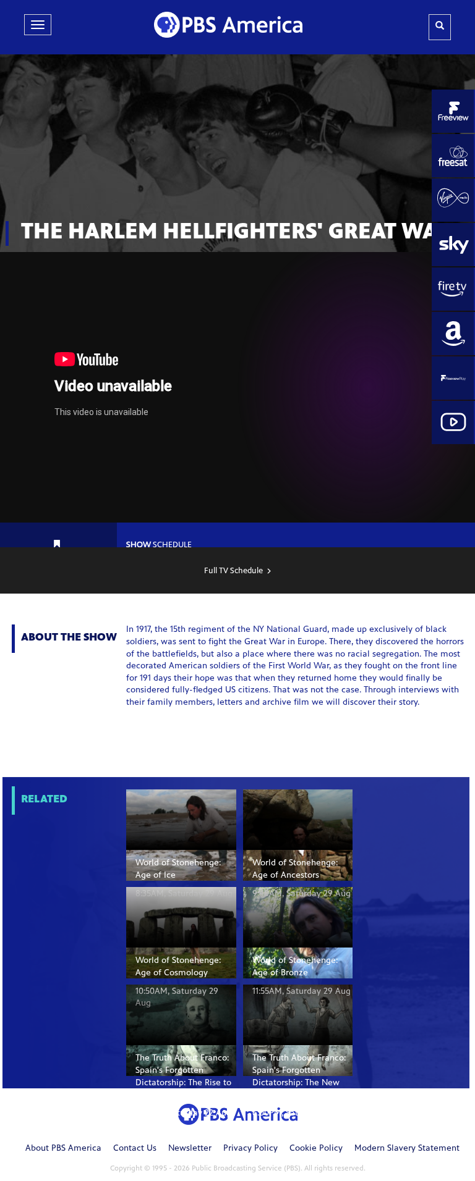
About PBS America (63, 1149)
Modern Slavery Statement (407, 1149)
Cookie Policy (316, 1149)
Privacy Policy (250, 1149)
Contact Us (134, 1149)
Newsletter (190, 1149)
